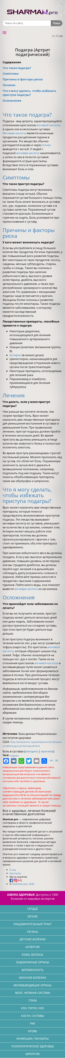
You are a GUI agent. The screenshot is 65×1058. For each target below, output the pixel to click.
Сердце (32, 909)
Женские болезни (32, 978)
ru (60, 36)
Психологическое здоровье (32, 1046)
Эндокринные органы (32, 962)
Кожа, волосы (32, 955)
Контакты (15, 873)
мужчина (47, 751)
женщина (31, 751)
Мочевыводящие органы (32, 985)
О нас (13, 869)
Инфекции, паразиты (32, 1039)
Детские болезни (32, 939)
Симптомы (11, 73)
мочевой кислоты (48, 125)
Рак (32, 1023)
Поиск (56, 23)
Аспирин (16, 355)
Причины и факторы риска (23, 79)
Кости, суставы (32, 1016)
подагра (14, 755)
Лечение (9, 85)
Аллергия (32, 947)
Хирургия (32, 1054)
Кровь (32, 1031)
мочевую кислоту (26, 589)
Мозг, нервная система (32, 993)
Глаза (32, 1000)
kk (57, 36)
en (53, 36)
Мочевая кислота (14, 133)
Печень (32, 932)
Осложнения (12, 101)
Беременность (33, 970)
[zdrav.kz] (33, 11)
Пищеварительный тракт (32, 924)
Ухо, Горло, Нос (32, 1008)
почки (46, 145)
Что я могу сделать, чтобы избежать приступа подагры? (29, 93)
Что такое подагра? (17, 68)
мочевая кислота (27, 153)
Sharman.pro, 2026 (23, 884)
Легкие (32, 916)
